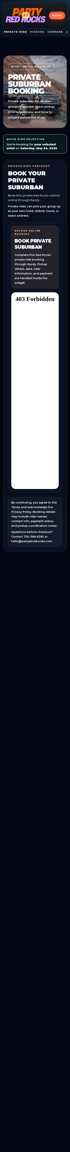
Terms (15, 507)
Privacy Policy (21, 512)
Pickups (37, 31)
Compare (55, 31)
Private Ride (15, 31)
